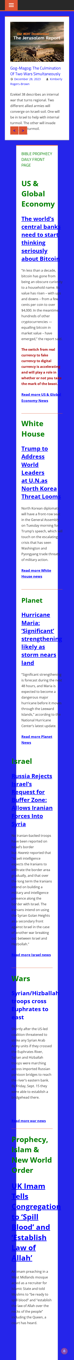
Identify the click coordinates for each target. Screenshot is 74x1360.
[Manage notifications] (64, 1351)
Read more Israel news (31, 962)
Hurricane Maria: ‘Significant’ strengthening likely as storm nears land (41, 646)
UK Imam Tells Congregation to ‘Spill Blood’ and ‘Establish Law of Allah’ (36, 1229)
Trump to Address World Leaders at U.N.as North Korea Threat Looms (41, 480)
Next (23, 138)
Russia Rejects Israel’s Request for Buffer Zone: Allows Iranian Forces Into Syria (32, 807)
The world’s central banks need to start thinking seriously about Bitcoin (41, 246)
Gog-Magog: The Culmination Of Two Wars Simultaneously (35, 71)
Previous (14, 138)
